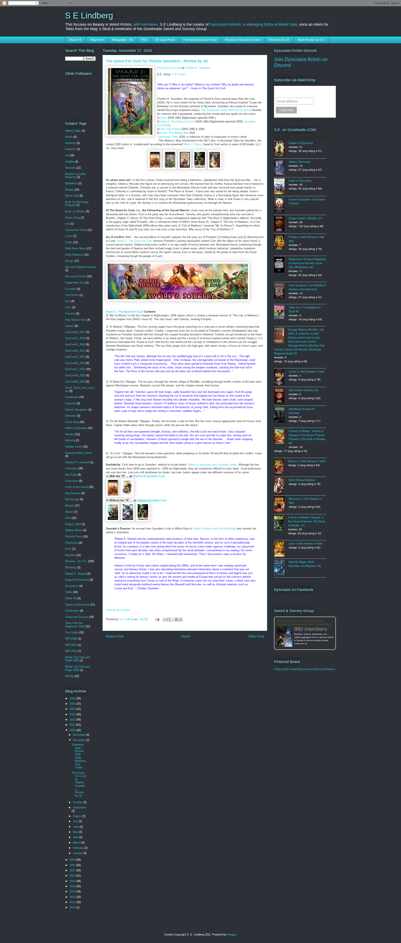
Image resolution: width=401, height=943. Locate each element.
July (76, 821)
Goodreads (71, 397)
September (79, 807)
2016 (73, 875)
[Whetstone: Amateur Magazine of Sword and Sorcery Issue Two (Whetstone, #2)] (281, 265)
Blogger (231, 934)
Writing (69, 676)
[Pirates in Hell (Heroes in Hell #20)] (281, 243)
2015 (73, 881)
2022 (73, 719)
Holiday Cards (73, 446)
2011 (73, 902)
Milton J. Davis (192, 144)
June (76, 826)
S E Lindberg (89, 15)
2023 (73, 714)
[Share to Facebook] (177, 619)
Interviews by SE (279, 39)
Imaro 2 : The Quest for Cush (134, 240)
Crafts (68, 242)
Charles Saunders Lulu (151, 500)
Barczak (70, 167)
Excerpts (70, 288)
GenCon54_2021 (75, 350)
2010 (73, 907)
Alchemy (70, 143)
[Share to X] (173, 619)
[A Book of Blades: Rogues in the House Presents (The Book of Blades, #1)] (281, 523)
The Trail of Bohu (170, 129)
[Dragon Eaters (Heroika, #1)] (281, 224)
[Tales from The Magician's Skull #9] (281, 312)
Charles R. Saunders (198, 67)
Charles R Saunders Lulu (149, 476)
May (76, 832)
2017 (73, 870)
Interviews (71, 468)
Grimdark (70, 415)
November (79, 740)
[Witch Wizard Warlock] (281, 486)
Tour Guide (71, 632)
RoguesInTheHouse (77, 579)
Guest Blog (72, 422)
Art (67, 155)
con (67, 223)
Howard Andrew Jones (78, 452)
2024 (73, 708)
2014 (73, 886)
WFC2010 (71, 644)
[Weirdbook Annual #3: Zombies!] (281, 415)
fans (67, 301)
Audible (69, 161)
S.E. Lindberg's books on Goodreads (302, 138)
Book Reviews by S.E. (311, 39)
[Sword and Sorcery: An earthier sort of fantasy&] (285, 636)
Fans (68, 307)
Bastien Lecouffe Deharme (75, 175)
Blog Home (97, 39)
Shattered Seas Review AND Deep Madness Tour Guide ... (79, 756)
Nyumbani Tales (168, 136)
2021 (73, 724)
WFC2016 (71, 651)
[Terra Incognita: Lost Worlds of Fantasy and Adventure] (281, 291)
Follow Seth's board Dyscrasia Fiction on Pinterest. (305, 669)
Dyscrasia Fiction (75, 276)
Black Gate (72, 195)
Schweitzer (72, 586)
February (78, 847)
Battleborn (71, 183)
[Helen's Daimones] (281, 168)
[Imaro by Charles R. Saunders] (155, 168)
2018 (73, 865)
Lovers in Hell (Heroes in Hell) (307, 371)
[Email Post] (157, 619)
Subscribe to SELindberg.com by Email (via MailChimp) (302, 91)
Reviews (70, 555)
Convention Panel (75, 230)
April (76, 837)
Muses (69, 511)
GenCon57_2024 (75, 369)
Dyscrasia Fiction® (225, 24)
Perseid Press (73, 536)
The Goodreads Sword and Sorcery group (226, 110)
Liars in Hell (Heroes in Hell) (305, 543)
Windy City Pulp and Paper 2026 (77, 668)
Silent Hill (71, 598)
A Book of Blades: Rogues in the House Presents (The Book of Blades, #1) (306, 521)
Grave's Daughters (76, 409)
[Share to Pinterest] (181, 619)
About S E (75, 39)
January (78, 853)
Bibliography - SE (122, 39)
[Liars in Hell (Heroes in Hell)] (281, 549)
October (78, 802)
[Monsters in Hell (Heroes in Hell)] (281, 505)
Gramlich (70, 403)
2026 (73, 698)
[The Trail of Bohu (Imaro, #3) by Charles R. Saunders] (185, 168)
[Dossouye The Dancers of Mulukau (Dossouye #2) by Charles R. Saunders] (128, 520)
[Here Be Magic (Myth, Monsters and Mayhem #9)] (281, 568)
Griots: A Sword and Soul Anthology (214, 528)
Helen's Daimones (76, 428)
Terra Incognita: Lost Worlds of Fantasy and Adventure (307, 287)
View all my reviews (118, 610)
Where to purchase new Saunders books (212, 464)
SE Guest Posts (165, 39)
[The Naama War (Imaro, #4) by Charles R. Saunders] (200, 168)
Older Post (256, 636)
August (77, 816)
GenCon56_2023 (75, 363)
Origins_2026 (73, 524)
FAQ (144, 39)
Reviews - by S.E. (76, 561)
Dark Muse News (75, 248)
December (79, 734)
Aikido (69, 136)
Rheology (70, 567)
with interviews (145, 24)
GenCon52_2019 (75, 344)
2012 (73, 896)
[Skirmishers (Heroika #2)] (281, 396)
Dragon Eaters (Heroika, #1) (305, 218)
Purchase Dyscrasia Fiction (200, 39)
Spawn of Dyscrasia (77, 604)
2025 (73, 703)
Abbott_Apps (73, 130)
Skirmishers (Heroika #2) (304, 390)
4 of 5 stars (178, 74)
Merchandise (73, 493)
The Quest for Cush (169, 67)
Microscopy (72, 499)
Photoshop (71, 542)
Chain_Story (72, 217)
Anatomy (70, 149)
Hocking (70, 440)
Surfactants (72, 610)
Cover (68, 236)
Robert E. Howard (75, 573)
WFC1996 (71, 638)
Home (185, 636)
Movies (69, 505)
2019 (73, 859)
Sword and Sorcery (76, 616)
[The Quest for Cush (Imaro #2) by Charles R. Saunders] (170, 168)
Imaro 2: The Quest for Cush (177, 121)
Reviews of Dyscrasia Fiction (242, 39)
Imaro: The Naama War (174, 132)
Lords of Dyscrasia (76, 487)
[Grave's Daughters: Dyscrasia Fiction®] (281, 205)
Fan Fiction (72, 295)
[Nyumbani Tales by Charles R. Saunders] (215, 168)
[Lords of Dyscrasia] (281, 186)
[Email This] (165, 619)
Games (69, 325)
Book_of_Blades (75, 211)
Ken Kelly (71, 474)
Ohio (68, 517)
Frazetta (70, 313)
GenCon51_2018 (75, 338)
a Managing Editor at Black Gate (270, 24)
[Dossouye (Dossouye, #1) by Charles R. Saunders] (113, 520)
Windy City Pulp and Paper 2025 (77, 659)
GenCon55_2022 (75, 356)
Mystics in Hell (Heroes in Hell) (306, 461)
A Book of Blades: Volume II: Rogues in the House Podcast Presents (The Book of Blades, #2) (307, 437)
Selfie (68, 592)
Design (69, 260)
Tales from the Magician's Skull (75, 624)
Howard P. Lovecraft (77, 462)
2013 (73, 891)
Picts (68, 548)
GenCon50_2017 (75, 332)
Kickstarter (71, 480)
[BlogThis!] (169, 619)
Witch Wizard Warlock (302, 480)
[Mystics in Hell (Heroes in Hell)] (281, 467)
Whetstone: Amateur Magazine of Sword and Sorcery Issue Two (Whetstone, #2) (307, 263)
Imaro (163, 117)
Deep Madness (74, 254)
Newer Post (114, 636)
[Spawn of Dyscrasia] (281, 149)
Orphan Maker (73, 530)
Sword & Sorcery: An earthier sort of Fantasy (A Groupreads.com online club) (303, 622)
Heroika (69, 434)
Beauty (69, 189)
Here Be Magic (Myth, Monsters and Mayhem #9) (305, 564)
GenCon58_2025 (75, 375)
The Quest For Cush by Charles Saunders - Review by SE (79, 784)
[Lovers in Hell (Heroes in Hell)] (281, 377)
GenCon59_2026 (75, 381)
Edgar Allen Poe (75, 282)
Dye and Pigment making (80, 267)
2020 (73, 730)
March (77, 842)
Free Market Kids (75, 319)
